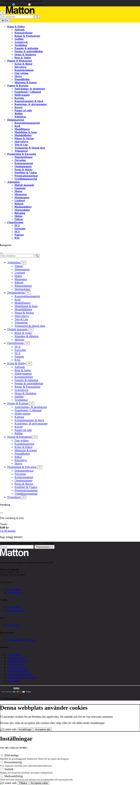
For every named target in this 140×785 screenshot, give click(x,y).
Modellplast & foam (26, 132)
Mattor (18, 191)
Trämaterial (21, 150)
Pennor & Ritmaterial (19, 60)
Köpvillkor (13, 607)
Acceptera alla (42, 729)
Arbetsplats (13, 181)
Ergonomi (20, 188)
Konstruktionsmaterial (27, 122)
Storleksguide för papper (21, 639)
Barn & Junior (23, 57)
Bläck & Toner (23, 333)
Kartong (19, 98)
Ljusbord (20, 200)
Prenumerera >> (44, 547)
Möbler (19, 216)
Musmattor (21, 194)
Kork (17, 125)
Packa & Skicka (23, 169)
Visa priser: (5, 5)
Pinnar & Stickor (24, 138)
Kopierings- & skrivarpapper (31, 104)
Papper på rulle (23, 110)
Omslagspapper (23, 166)
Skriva (18, 76)
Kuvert (18, 107)
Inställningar (25, 729)
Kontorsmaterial (24, 163)
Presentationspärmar (26, 175)
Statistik (8, 769)
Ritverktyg (20, 66)
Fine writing (21, 73)
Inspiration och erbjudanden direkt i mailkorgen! (27, 543)
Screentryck (21, 42)
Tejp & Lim (21, 144)
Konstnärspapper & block (29, 101)
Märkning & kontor (26, 82)
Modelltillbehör (23, 135)
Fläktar (19, 219)
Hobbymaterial (23, 373)
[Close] (1, 253)
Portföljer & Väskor (26, 172)
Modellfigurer (22, 129)
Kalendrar (20, 116)
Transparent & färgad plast (30, 147)
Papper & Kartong (17, 85)
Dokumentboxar (24, 157)
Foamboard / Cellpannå (28, 91)
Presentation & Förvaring (21, 153)
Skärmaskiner (22, 209)
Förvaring (20, 160)
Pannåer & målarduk (26, 48)
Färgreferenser (15, 222)
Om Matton (14, 589)
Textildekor (21, 45)
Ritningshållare (23, 206)
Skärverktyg (21, 141)
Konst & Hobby (16, 26)
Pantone (19, 234)
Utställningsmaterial (26, 178)
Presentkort (14, 497)
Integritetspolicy (16, 610)
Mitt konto (13, 625)
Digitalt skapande (24, 185)
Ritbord (19, 203)
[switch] (2, 755)
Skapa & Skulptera (25, 54)
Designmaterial (15, 119)
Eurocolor (20, 228)
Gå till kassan (7, 530)
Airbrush (20, 29)
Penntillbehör (22, 79)
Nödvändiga (11, 755)
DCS (17, 225)
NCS (17, 231)
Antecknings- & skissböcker (30, 88)
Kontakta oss (14, 592)
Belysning (20, 213)
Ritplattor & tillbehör (26, 336)
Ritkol (18, 456)
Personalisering (13, 762)
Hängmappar (22, 197)
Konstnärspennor (24, 70)
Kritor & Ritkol (23, 63)
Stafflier (19, 38)
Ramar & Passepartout (27, 35)
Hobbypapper (22, 94)
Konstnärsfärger (24, 32)
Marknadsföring (13, 776)
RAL (17, 237)
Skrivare (19, 339)
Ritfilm (19, 113)
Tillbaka (23, 783)
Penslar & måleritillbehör (29, 51)
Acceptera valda (39, 783)
